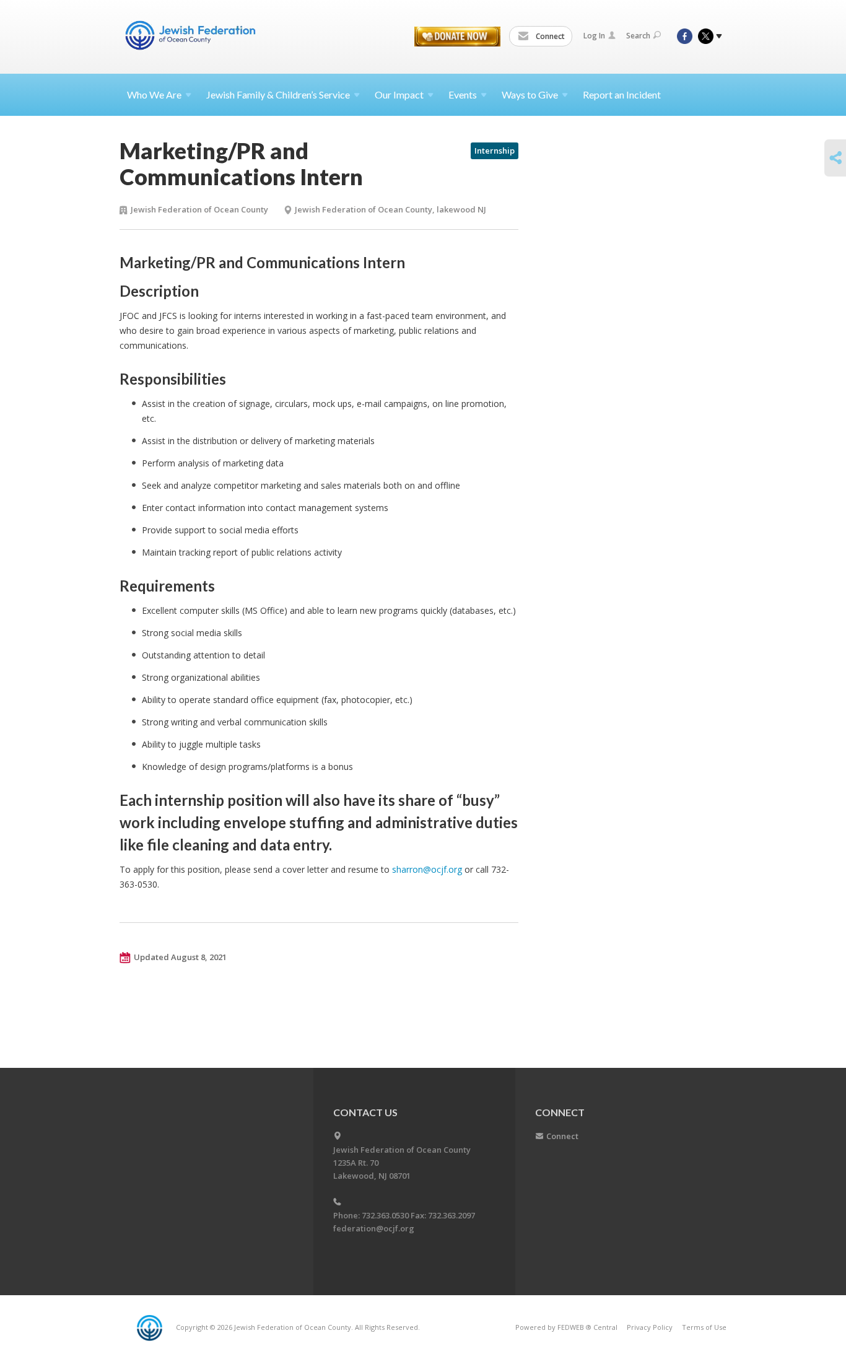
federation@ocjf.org (373, 1228)
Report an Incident (622, 94)
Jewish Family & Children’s (278, 94)
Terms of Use (704, 1327)
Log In (594, 35)
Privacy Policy (650, 1327)
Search (638, 35)
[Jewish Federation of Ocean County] (193, 35)
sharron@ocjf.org (427, 869)
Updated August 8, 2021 (180, 957)
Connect (549, 36)
